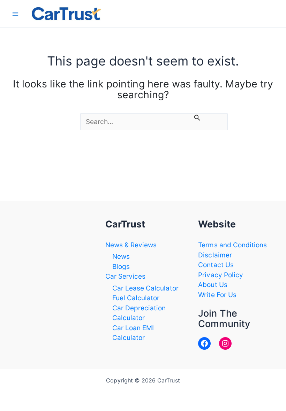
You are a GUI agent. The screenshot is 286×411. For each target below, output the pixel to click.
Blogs (121, 267)
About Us (212, 285)
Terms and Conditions (232, 245)
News (121, 257)
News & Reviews (131, 245)
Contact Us (216, 265)
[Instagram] (225, 343)
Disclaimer (215, 255)
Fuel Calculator (136, 298)
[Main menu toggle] (15, 13)
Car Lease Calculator (145, 288)
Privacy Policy (220, 275)
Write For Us (217, 295)
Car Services (125, 276)
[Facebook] (204, 343)
